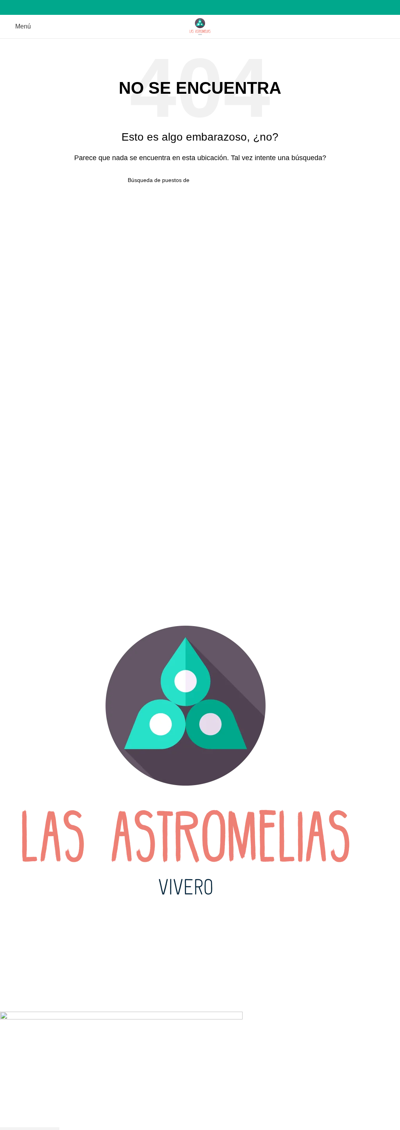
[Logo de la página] (199, 26)
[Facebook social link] (191, 7)
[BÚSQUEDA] (269, 180)
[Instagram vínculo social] (200, 7)
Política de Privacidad (30, 938)
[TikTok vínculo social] (209, 7)
